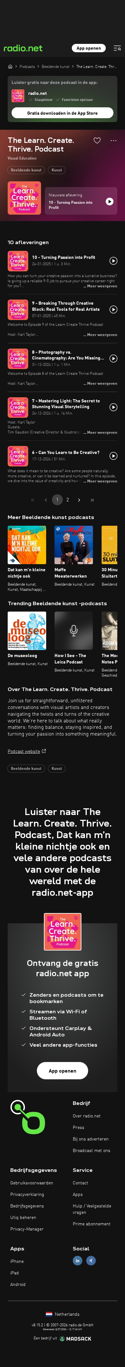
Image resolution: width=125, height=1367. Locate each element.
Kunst (57, 170)
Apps (78, 1194)
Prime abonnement (92, 1224)
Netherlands (66, 1314)
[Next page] (79, 500)
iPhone (17, 1261)
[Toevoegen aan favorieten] (97, 140)
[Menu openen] (117, 48)
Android (18, 1284)
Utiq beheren (23, 1217)
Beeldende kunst (26, 170)
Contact (80, 1183)
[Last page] (92, 500)
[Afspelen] (109, 201)
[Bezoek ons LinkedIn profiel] (77, 1260)
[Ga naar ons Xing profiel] (91, 1260)
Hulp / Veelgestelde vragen (92, 1209)
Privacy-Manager (27, 1229)
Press (78, 1127)
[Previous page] (46, 500)
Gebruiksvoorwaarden (31, 1183)
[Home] (10, 66)
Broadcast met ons (91, 1151)
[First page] (33, 500)
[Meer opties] (113, 140)
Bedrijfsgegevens (27, 1206)
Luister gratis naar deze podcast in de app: (54, 82)
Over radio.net (87, 1116)
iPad (14, 1273)
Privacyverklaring (27, 1194)
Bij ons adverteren (91, 1139)
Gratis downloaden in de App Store (62, 113)
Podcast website (24, 751)
